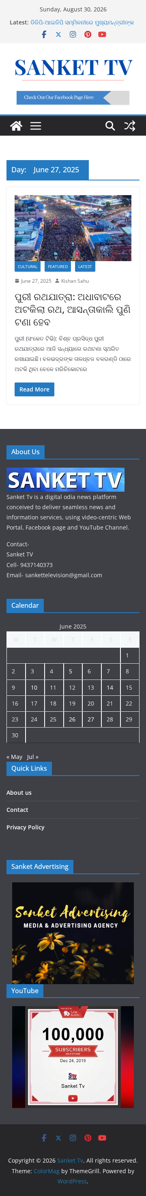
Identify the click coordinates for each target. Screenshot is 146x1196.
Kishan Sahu (75, 280)
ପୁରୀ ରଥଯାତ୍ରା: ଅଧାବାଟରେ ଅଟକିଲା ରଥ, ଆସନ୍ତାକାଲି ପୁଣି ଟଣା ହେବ (73, 309)
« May (14, 757)
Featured (58, 266)
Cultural (27, 266)
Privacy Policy (25, 827)
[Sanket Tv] (16, 126)
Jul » (33, 757)
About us (19, 792)
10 (34, 687)
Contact (17, 809)
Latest (85, 266)
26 (72, 719)
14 (110, 687)
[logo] (65, 473)
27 (91, 719)
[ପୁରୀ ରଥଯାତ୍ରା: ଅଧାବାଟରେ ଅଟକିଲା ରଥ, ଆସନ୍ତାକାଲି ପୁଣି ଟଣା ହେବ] (73, 228)
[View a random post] (130, 126)
